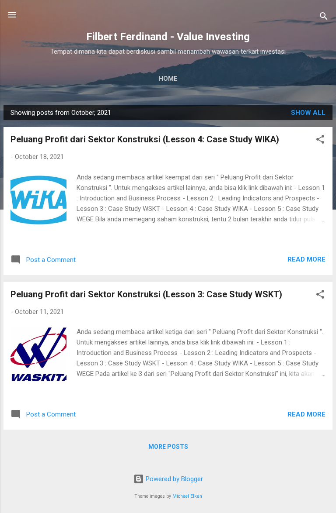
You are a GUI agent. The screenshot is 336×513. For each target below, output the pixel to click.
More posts (168, 446)
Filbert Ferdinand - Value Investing (168, 37)
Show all (308, 113)
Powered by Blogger (173, 479)
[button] (320, 141)
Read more (306, 259)
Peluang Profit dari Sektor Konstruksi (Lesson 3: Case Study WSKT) (146, 294)
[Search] (323, 17)
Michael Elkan (187, 496)
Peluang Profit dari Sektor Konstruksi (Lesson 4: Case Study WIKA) (144, 139)
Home (168, 79)
